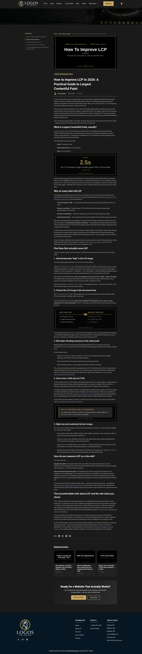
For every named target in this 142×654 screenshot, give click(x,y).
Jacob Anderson (62, 93)
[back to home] (28, 3)
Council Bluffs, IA (112, 634)
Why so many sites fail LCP (32, 39)
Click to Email (94, 628)
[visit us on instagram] (22, 639)
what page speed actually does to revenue (70, 485)
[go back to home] (25, 635)
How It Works (69, 3)
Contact (77, 638)
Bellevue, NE (111, 628)
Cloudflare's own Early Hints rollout (83, 394)
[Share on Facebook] (66, 536)
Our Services (93, 597)
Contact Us (108, 3)
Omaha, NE (110, 625)
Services (59, 3)
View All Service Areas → (115, 640)
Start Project (92, 3)
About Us (78, 628)
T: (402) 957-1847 (96, 625)
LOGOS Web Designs (72, 651)
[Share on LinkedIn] (59, 536)
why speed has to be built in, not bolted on (70, 401)
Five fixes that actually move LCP (34, 42)
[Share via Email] (70, 536)
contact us (57, 529)
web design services (105, 527)
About (52, 3)
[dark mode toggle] (122, 4)
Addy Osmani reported (97, 269)
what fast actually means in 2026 (95, 242)
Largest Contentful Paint (61, 131)
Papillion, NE (111, 631)
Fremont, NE (111, 637)
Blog (77, 3)
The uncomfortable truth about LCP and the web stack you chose (37, 48)
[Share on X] (62, 536)
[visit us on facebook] (18, 639)
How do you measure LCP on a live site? (35, 44)
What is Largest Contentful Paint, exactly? (36, 36)
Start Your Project (78, 597)
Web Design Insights (65, 34)
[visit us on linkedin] (27, 639)
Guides (84, 3)
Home (45, 3)
